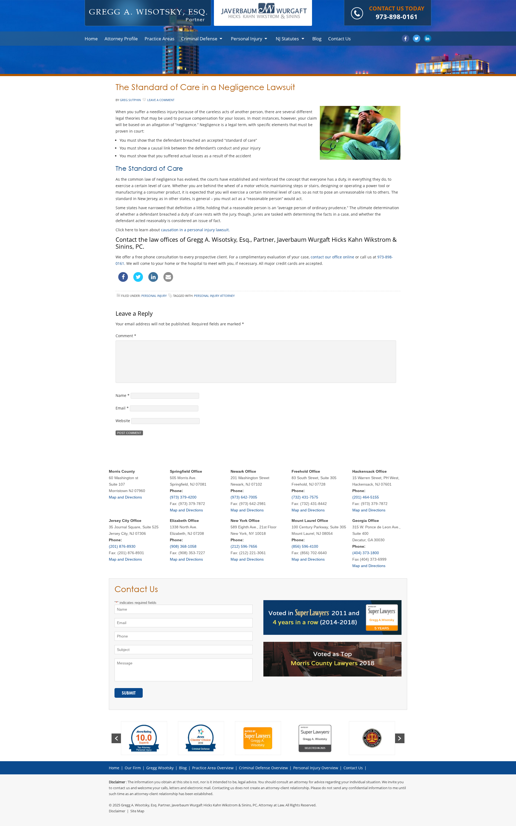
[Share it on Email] (168, 280)
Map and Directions (125, 497)
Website (123, 420)
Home (114, 767)
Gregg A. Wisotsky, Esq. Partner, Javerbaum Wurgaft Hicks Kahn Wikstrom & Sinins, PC (189, 805)
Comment (126, 335)
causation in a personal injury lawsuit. (195, 229)
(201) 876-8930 (122, 546)
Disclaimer (117, 811)
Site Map (137, 811)
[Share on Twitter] (138, 280)
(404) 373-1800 (365, 553)
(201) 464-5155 (365, 497)
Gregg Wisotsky (160, 767)
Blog (183, 767)
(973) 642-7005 (244, 497)
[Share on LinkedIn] (153, 280)
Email (122, 408)
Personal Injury (154, 296)
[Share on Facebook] (123, 280)
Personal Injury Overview (315, 767)
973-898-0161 (397, 16)
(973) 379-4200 (183, 497)
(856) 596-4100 (305, 546)
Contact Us (353, 767)
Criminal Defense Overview (263, 767)
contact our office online (332, 256)
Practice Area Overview (213, 767)
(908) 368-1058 (183, 546)
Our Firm (133, 767)
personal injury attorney (214, 296)
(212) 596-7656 (244, 546)
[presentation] (116, 738)
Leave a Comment (160, 100)
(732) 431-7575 (305, 497)
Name (123, 395)
